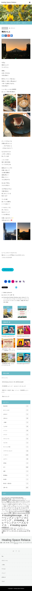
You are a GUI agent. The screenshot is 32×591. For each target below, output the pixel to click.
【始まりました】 (6, 396)
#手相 (20, 511)
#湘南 (22, 300)
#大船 (15, 511)
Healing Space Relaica (8, 2)
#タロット (5, 504)
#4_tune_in (8, 497)
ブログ (3, 581)
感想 (15, 471)
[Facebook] (5, 281)
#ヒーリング (16, 299)
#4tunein (3, 497)
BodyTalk (15, 406)
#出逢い (18, 300)
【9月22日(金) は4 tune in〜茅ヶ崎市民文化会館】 (13, 382)
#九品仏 (23, 510)
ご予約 (3, 564)
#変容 (12, 511)
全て (9, 295)
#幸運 (18, 511)
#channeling (6, 297)
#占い (27, 510)
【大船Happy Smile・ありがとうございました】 (8, 364)
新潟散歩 (15, 475)
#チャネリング (10, 299)
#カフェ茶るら (12, 501)
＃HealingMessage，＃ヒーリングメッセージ (15, 516)
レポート (15, 459)
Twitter (13, 551)
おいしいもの (15, 410)
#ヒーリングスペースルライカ (15, 507)
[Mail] (16, 281)
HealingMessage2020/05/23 (23, 336)
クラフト (15, 434)
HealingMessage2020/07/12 (8, 336)
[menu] (29, 2)
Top (2, 556)
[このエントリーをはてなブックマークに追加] (16, 287)
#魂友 (7, 302)
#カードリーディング (22, 501)
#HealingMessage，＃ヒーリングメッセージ (14, 499)
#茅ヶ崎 (25, 300)
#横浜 (23, 511)
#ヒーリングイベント (20, 506)
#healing (11, 297)
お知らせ (15, 418)
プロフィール (5, 560)
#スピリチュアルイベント (16, 503)
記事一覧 (12, 295)
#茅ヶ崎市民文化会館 (20, 513)
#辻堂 (27, 513)
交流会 (15, 463)
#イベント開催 (5, 501)
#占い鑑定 (8, 511)
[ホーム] (2, 21)
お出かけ (5, 28)
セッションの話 (15, 446)
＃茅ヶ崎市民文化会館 (21, 531)
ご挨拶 (15, 422)
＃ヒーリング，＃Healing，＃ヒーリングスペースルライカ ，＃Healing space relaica (15, 522)
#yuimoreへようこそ (25, 500)
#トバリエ (23, 504)
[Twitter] (9, 281)
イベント (15, 430)
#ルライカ (14, 300)
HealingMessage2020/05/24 (23, 349)
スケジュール (7, 269)
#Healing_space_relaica (19, 297)
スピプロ (15, 442)
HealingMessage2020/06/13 (23, 363)
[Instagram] (12, 281)
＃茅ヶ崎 (13, 531)
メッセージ (15, 455)
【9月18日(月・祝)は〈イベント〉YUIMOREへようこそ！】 (8, 349)
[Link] (23, 281)
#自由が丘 (6, 513)
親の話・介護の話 (15, 483)
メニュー (4, 573)
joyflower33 (9, 292)
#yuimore (18, 500)
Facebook (16, 551)
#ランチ (9, 300)
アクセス (4, 568)
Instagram (19, 551)
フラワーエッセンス (15, 450)
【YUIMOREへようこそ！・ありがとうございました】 (14, 386)
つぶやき (15, 426)
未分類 (15, 479)
